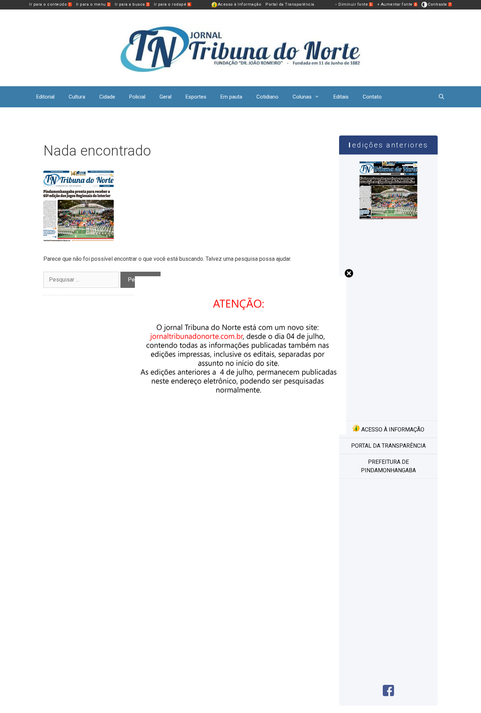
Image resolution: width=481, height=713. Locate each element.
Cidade (107, 97)
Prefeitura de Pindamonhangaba (388, 466)
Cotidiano (267, 97)
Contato (372, 97)
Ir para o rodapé (172, 4)
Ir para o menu (93, 4)
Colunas (302, 97)
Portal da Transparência (290, 4)
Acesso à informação (392, 429)
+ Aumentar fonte (397, 4)
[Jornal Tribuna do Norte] (240, 47)
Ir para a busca (132, 4)
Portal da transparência (388, 445)
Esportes (196, 97)
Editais (341, 97)
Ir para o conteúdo (50, 4)
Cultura (77, 97)
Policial (137, 97)
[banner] (240, 432)
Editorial (45, 97)
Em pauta (231, 97)
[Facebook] (388, 694)
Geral (165, 97)
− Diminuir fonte (353, 4)
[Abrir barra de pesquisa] (441, 96)
